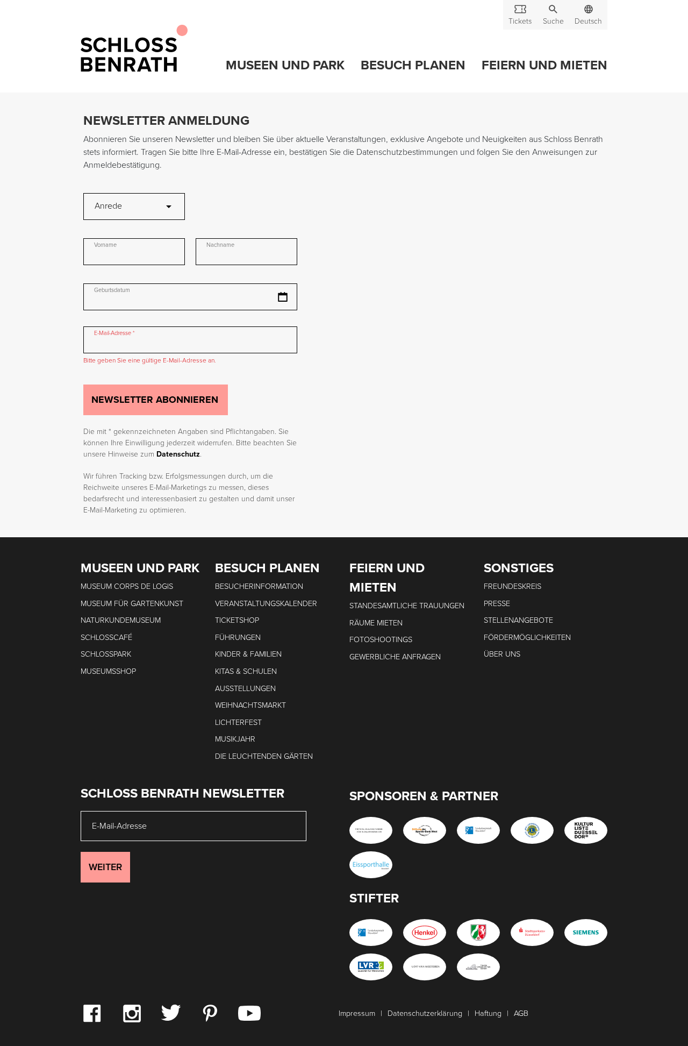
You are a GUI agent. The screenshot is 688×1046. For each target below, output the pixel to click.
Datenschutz (178, 454)
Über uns (502, 654)
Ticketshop (237, 620)
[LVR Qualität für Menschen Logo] (371, 967)
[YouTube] (249, 1012)
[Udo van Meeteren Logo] (424, 967)
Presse (497, 603)
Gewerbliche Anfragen (395, 656)
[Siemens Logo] (586, 932)
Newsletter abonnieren (154, 399)
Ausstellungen (245, 688)
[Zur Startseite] (134, 49)
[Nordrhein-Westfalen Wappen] (478, 932)
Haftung (488, 1013)
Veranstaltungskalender (266, 603)
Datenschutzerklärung (425, 1013)
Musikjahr (235, 739)
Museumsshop (108, 671)
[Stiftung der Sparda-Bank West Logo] (424, 830)
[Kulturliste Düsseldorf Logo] (586, 830)
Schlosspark (106, 654)
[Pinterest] (209, 1012)
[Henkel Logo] (424, 932)
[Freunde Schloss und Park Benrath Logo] (478, 967)
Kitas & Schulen (246, 671)
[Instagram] (131, 1012)
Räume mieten (376, 623)
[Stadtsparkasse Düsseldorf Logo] (532, 932)
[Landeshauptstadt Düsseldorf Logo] (478, 830)
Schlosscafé (106, 637)
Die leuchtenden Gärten (264, 756)
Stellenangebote (518, 620)
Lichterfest (238, 722)
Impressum (357, 1013)
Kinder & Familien (248, 654)
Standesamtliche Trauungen (406, 605)
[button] (553, 15)
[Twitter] (170, 1012)
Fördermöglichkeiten (527, 637)
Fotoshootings (380, 639)
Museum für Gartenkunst (132, 603)
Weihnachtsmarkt (250, 705)
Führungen (238, 637)
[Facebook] (92, 1012)
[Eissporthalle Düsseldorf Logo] (371, 865)
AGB (521, 1013)
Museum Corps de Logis (127, 586)
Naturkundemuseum (121, 620)
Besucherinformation (259, 586)
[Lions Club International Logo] (532, 830)
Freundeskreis (512, 586)
